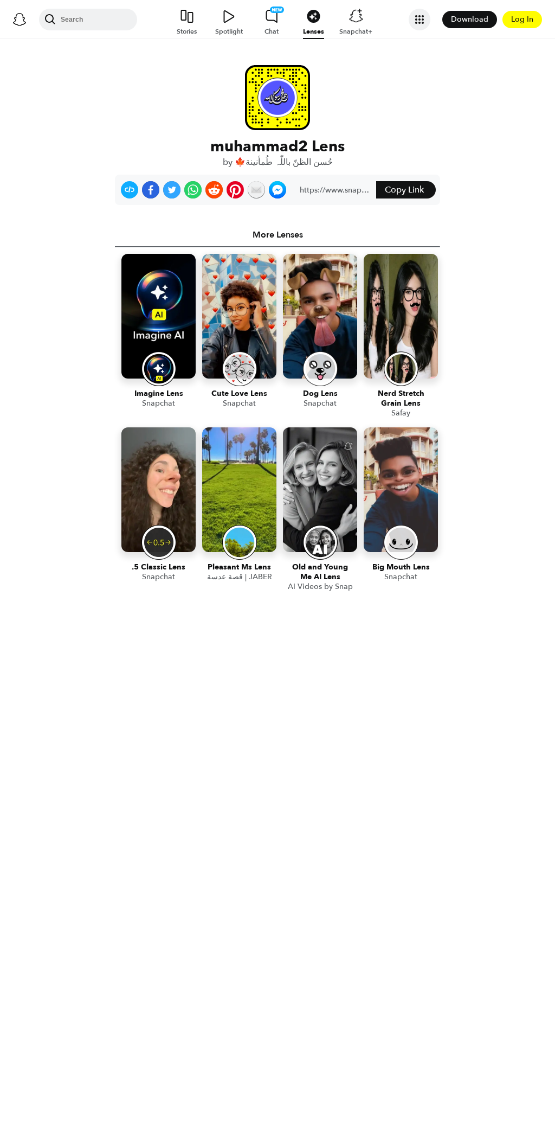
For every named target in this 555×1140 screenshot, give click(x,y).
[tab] (277, 234)
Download (469, 19)
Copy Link (404, 190)
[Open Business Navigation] (419, 19)
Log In (522, 19)
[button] (129, 189)
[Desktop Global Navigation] (19, 19)
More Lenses (278, 235)
